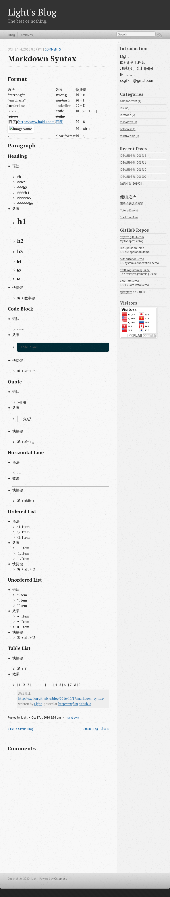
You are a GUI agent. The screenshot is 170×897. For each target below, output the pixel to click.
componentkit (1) (130, 101)
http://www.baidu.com (36, 121)
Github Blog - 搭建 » (96, 729)
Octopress (60, 879)
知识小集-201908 (131, 184)
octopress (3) (128, 129)
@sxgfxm (126, 292)
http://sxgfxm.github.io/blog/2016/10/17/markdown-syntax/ (61, 698)
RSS (159, 35)
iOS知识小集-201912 (133, 156)
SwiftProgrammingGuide (135, 270)
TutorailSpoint (129, 210)
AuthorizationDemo (132, 259)
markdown (72, 717)
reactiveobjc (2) (129, 136)
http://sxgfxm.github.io (74, 704)
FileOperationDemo (132, 248)
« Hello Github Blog (20, 729)
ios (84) (124, 108)
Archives (27, 35)
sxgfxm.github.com (132, 237)
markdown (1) (128, 122)
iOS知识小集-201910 (133, 170)
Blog (11, 35)
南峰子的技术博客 (131, 203)
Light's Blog (32, 12)
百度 (59, 121)
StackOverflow (129, 217)
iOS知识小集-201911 (133, 162)
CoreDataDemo (129, 281)
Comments (53, 49)
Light (38, 704)
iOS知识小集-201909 (133, 177)
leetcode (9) (127, 115)
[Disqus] (58, 812)
